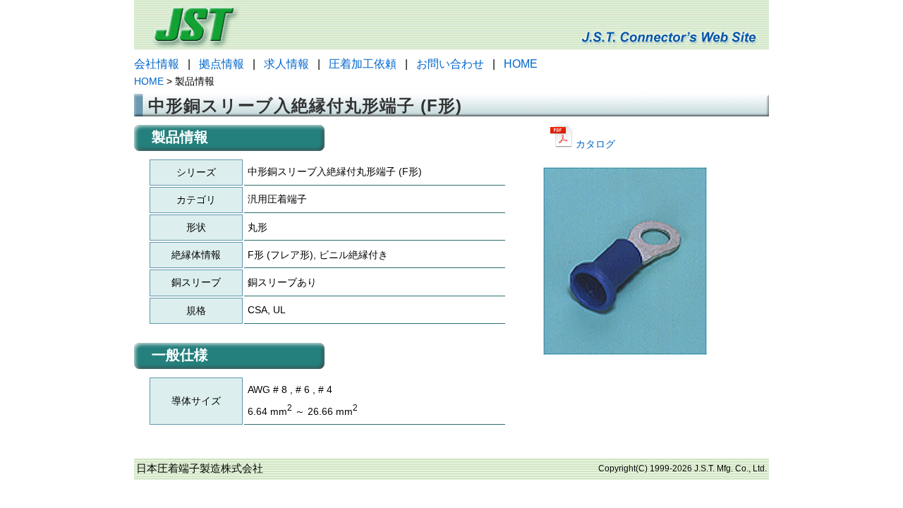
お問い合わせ (450, 64)
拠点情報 (221, 64)
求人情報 (286, 64)
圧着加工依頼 (362, 64)
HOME (521, 64)
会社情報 (156, 64)
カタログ (594, 144)
